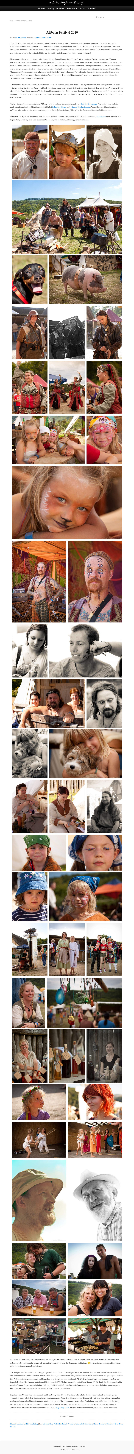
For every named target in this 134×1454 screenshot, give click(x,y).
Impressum (57, 1446)
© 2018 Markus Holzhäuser (70, 1450)
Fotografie (71, 1424)
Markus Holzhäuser (99, 1424)
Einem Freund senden (17, 1424)
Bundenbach (63, 1424)
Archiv (61, 8)
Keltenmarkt (79, 1424)
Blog (52, 8)
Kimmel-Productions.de (80, 107)
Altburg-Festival (53, 1424)
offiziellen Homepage (88, 103)
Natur (49, 37)
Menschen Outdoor (40, 37)
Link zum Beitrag (32, 1424)
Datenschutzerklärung (70, 1446)
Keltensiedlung (88, 1424)
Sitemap (82, 1446)
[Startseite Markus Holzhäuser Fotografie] (67, 3)
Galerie (72, 8)
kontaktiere (101, 116)
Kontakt (93, 8)
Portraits (13, 1426)
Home (43, 8)
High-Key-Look (62, 1407)
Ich (84, 8)
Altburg (45, 1424)
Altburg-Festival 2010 (62, 32)
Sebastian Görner (59, 107)
